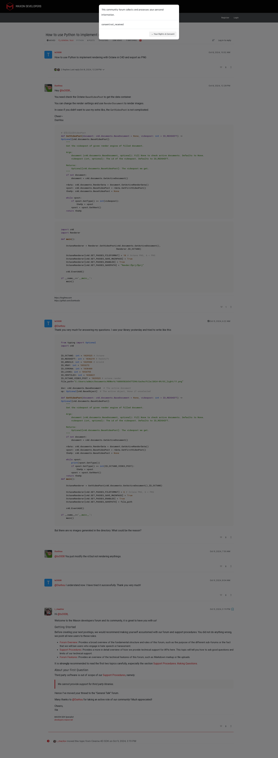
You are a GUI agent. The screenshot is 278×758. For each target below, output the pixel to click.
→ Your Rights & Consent (163, 34)
